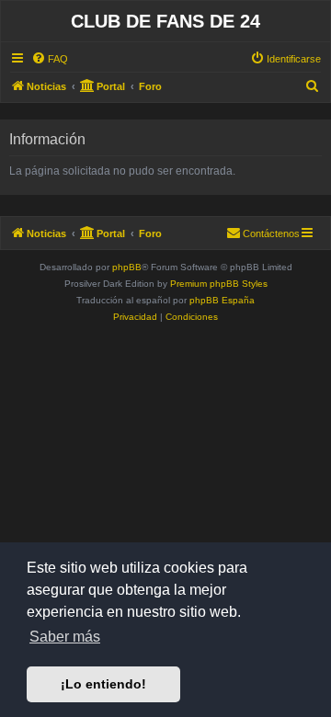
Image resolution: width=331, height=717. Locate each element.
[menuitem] (49, 59)
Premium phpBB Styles (219, 284)
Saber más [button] (64, 636)
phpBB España (222, 300)
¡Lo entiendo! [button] (103, 684)
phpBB (127, 267)
